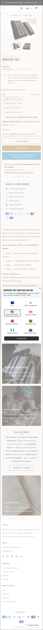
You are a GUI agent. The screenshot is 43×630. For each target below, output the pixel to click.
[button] (12, 304)
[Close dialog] (40, 288)
